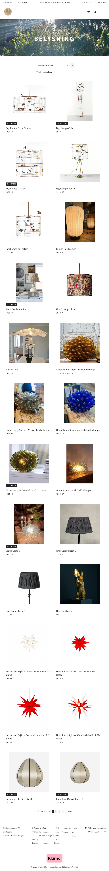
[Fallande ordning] (72, 65)
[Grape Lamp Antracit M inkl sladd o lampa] (29, 385)
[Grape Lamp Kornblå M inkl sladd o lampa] (79, 385)
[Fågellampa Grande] (29, 143)
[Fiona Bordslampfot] (29, 264)
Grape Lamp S (13, 550)
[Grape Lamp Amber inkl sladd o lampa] (79, 324)
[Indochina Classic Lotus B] (29, 754)
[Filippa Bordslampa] (79, 203)
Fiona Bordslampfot (16, 309)
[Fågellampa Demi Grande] (29, 83)
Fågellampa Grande (16, 188)
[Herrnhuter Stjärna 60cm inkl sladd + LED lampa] (29, 690)
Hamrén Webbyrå (70, 867)
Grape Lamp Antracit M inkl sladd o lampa (27, 430)
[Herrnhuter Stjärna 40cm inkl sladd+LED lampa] (79, 626)
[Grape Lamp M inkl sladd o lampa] (79, 445)
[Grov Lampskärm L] (79, 505)
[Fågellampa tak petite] (29, 203)
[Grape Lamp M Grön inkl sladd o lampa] (29, 445)
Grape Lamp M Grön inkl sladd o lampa (26, 490)
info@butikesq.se (17, 835)
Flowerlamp (12, 369)
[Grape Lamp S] (29, 505)
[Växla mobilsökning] (95, 12)
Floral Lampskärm (65, 309)
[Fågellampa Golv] (79, 83)
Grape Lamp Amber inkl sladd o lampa (76, 369)
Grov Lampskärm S (15, 611)
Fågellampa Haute (65, 188)
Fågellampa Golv (64, 128)
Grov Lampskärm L (66, 550)
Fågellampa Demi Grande (19, 128)
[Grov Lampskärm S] (29, 566)
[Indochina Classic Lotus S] (79, 754)
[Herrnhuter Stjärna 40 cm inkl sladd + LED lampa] (29, 626)
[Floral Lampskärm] (79, 264)
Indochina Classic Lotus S (69, 799)
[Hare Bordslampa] (79, 566)
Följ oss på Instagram (97, 828)
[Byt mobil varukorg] (88, 12)
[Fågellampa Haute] (79, 143)
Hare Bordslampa (65, 611)
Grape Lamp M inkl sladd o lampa (73, 490)
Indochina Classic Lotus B (19, 799)
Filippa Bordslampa (66, 248)
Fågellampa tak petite (17, 248)
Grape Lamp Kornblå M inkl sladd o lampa (78, 430)
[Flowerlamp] (29, 324)
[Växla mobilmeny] (101, 12)
